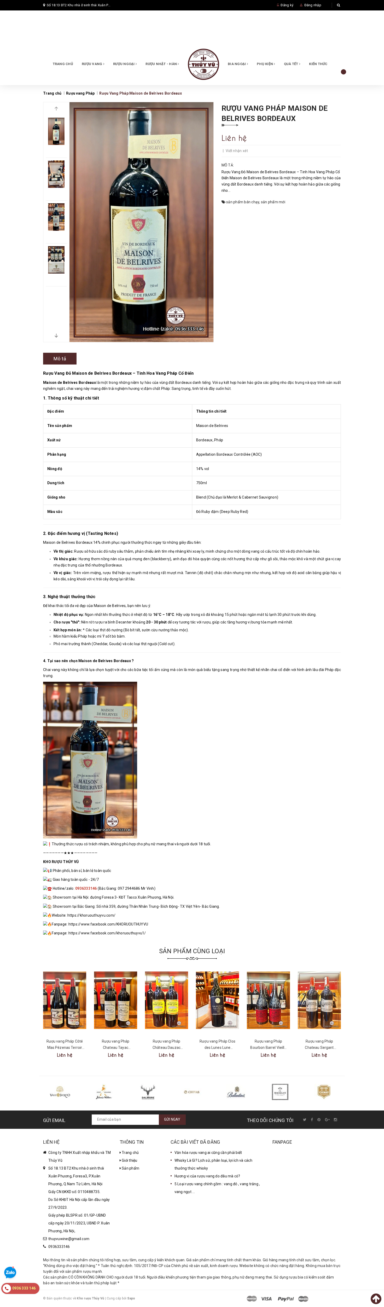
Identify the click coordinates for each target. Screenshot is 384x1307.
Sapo (131, 1298)
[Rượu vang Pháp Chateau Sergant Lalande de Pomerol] (319, 1000)
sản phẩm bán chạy (242, 202)
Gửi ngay (172, 1119)
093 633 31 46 (128, 36)
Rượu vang (92, 64)
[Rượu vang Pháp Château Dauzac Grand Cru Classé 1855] (166, 1000)
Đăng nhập (312, 5)
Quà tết (291, 64)
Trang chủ (63, 64)
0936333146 (59, 1247)
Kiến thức (318, 64)
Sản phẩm (130, 1168)
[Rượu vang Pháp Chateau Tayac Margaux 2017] (115, 1000)
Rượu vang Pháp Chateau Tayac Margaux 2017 (116, 1047)
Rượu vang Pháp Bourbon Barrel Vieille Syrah (268, 1047)
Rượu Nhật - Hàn (162, 64)
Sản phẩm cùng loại (192, 951)
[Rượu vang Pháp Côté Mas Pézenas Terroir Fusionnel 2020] (64, 1000)
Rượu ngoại (124, 64)
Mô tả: (228, 165)
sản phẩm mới (273, 202)
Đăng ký (287, 5)
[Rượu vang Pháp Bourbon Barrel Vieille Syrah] (268, 1000)
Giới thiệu (129, 1160)
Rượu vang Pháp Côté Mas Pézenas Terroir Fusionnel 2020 (64, 1047)
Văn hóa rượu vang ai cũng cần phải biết (208, 1152)
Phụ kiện (265, 64)
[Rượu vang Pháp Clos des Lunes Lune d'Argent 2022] (217, 1000)
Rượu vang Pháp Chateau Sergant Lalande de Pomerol (319, 1047)
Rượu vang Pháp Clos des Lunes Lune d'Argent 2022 (217, 1047)
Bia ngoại (237, 64)
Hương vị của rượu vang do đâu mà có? (207, 1176)
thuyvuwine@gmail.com (68, 1239)
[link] (91, 915)
